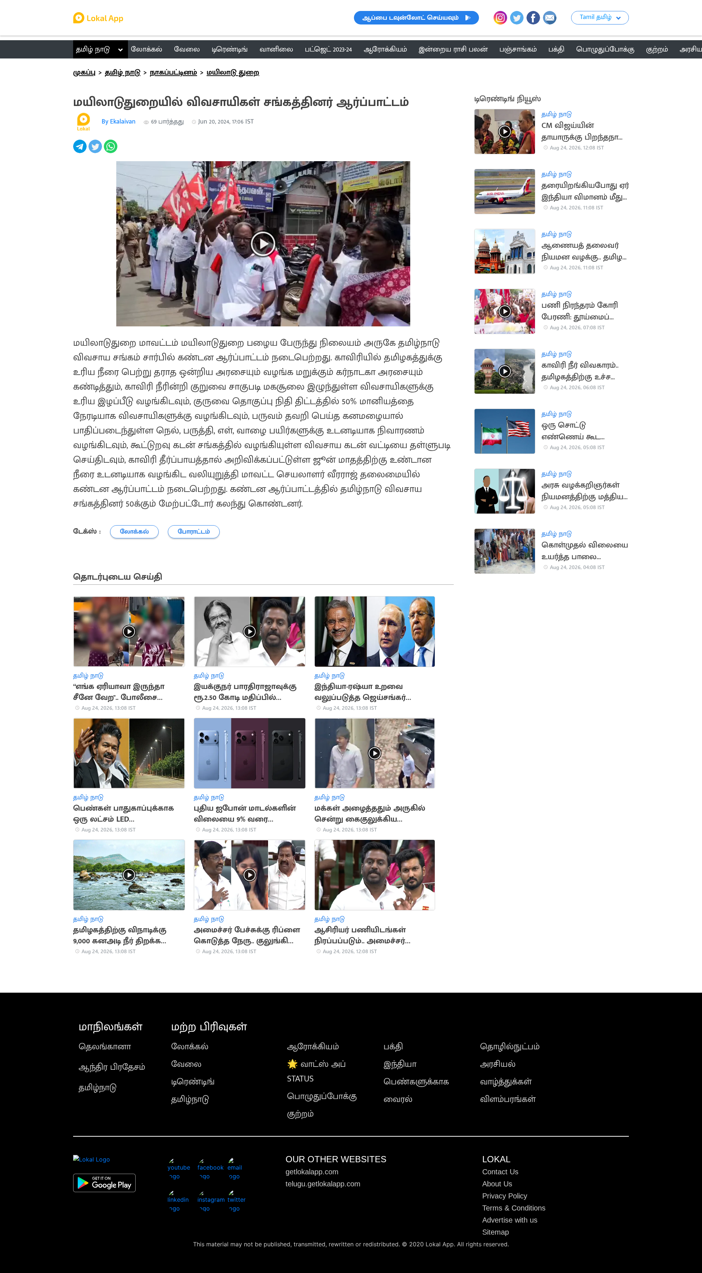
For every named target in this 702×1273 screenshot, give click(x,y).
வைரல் (398, 1099)
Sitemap (495, 1232)
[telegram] (80, 150)
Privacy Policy (504, 1196)
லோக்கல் (189, 1046)
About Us (497, 1184)
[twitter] (96, 150)
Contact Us (500, 1172)
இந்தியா (400, 1064)
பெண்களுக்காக (416, 1082)
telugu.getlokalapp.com (323, 1184)
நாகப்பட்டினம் (173, 72)
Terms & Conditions (514, 1208)
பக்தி (393, 1046)
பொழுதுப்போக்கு (322, 1096)
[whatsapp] (111, 150)
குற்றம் (300, 1114)
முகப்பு (84, 72)
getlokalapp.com (312, 1172)
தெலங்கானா (105, 1046)
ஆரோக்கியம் (313, 1046)
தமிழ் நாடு (93, 49)
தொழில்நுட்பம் (510, 1046)
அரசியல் (498, 1064)
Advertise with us (509, 1220)
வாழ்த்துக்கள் (506, 1082)
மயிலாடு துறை (233, 72)
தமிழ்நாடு (98, 1087)
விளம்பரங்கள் (508, 1099)
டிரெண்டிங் (193, 1082)
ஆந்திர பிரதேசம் (112, 1067)
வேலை (186, 1064)
